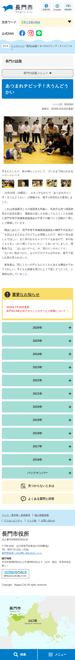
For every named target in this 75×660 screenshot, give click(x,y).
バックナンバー (37, 472)
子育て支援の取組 (30, 22)
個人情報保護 (42, 515)
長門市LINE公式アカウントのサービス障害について (36, 310)
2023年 (37, 367)
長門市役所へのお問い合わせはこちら (22, 553)
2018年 (37, 433)
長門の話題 (31, 46)
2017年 (37, 446)
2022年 (37, 380)
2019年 (37, 419)
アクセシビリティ (13, 520)
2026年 (37, 327)
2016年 (37, 459)
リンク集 (31, 520)
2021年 (37, 393)
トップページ (17, 46)
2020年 (37, 406)
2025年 (37, 340)
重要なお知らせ (26, 294)
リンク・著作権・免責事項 (16, 515)
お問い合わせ (48, 520)
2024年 (37, 354)
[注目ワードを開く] (69, 22)
